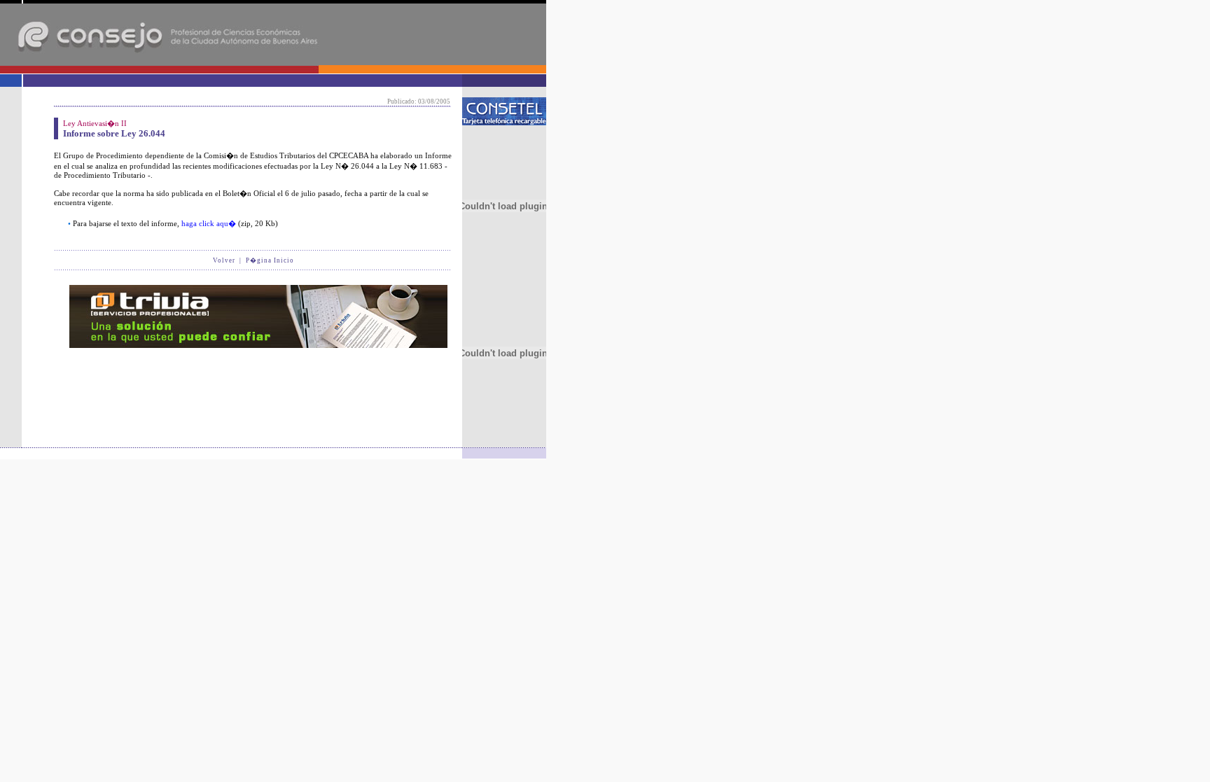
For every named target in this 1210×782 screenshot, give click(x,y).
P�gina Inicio (270, 260)
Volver (224, 260)
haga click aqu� (208, 223)
